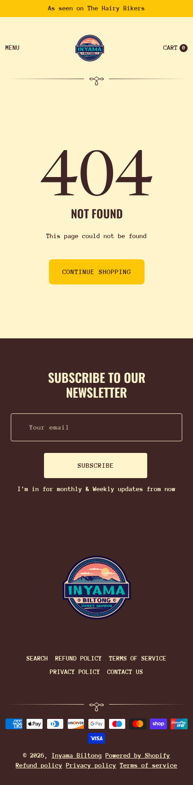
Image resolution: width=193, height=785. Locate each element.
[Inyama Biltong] (96, 587)
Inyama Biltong (77, 755)
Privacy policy (91, 765)
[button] (174, 48)
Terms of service (148, 765)
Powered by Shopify (137, 755)
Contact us (125, 671)
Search (37, 658)
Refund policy (39, 765)
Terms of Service (138, 658)
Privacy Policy (75, 671)
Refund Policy (78, 658)
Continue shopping (96, 271)
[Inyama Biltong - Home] (90, 48)
